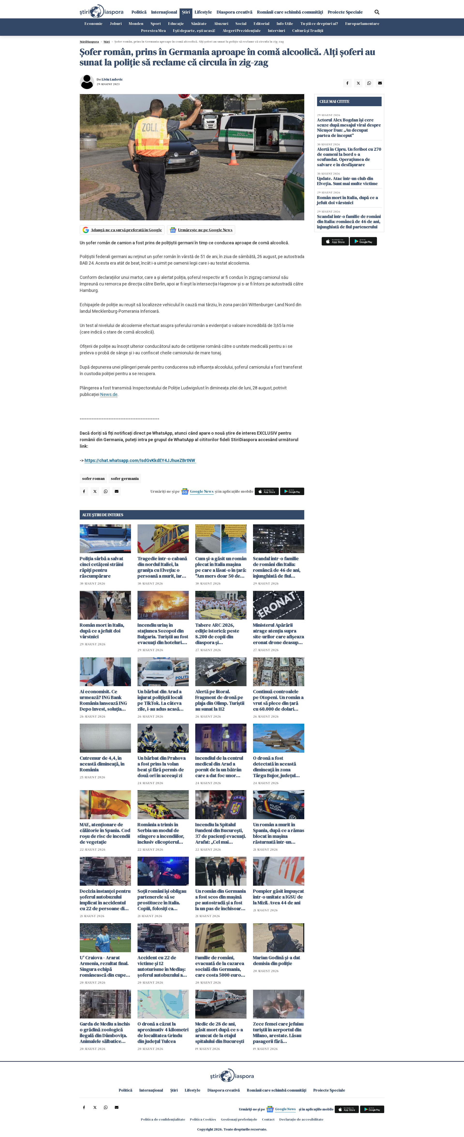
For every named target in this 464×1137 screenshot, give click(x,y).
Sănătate (199, 23)
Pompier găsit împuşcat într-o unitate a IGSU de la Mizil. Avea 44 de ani (278, 897)
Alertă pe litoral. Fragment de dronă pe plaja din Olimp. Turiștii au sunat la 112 (219, 700)
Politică (139, 12)
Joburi (116, 23)
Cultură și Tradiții (307, 30)
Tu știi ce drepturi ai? (319, 23)
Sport (156, 23)
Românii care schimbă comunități (290, 12)
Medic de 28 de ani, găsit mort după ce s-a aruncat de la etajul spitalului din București (219, 1032)
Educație (176, 23)
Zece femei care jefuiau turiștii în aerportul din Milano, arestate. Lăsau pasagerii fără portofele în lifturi (278, 1032)
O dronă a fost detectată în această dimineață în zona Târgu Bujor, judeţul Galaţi (274, 766)
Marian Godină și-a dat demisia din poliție (276, 960)
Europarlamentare (362, 23)
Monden (136, 23)
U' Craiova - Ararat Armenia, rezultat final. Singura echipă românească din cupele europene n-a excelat (105, 966)
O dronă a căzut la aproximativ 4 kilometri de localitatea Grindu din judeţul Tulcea (163, 1032)
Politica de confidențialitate (163, 1119)
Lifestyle (203, 12)
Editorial (261, 23)
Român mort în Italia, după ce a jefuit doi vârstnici (102, 630)
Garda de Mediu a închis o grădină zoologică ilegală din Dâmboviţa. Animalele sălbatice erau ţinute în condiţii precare (105, 1032)
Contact (268, 1119)
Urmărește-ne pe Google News (205, 229)
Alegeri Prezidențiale (242, 30)
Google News (202, 491)
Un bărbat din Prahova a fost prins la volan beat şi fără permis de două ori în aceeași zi (162, 766)
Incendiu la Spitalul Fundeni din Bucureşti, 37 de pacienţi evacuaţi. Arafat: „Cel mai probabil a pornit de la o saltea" (220, 833)
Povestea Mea (153, 30)
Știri (186, 12)
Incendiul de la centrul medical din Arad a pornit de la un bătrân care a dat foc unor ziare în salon (219, 766)
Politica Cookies (203, 1119)
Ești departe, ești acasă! (194, 30)
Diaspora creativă (234, 12)
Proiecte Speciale (345, 12)
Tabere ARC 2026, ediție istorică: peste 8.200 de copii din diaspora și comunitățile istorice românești (217, 633)
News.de (108, 394)
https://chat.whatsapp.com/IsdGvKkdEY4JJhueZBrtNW (140, 460)
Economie (93, 23)
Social (240, 23)
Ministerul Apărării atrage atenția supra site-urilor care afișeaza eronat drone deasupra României (278, 633)
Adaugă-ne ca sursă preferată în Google (126, 229)
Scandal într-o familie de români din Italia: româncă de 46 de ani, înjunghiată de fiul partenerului (276, 567)
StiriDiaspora (89, 42)
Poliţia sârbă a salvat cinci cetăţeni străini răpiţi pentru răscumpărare (101, 567)
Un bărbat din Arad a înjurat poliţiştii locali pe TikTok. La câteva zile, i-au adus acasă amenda (160, 700)
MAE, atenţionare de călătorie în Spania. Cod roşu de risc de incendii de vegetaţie (105, 833)
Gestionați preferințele (239, 1119)
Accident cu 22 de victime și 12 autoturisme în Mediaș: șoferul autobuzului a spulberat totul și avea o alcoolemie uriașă (163, 966)
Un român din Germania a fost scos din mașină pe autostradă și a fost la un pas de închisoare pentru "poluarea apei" (220, 899)
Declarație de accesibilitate (301, 1119)
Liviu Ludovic (112, 79)
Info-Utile (285, 23)
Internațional (164, 12)
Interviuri (276, 30)
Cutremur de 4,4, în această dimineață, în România (102, 764)
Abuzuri (221, 23)
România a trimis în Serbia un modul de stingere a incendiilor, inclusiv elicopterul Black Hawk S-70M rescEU (161, 833)
